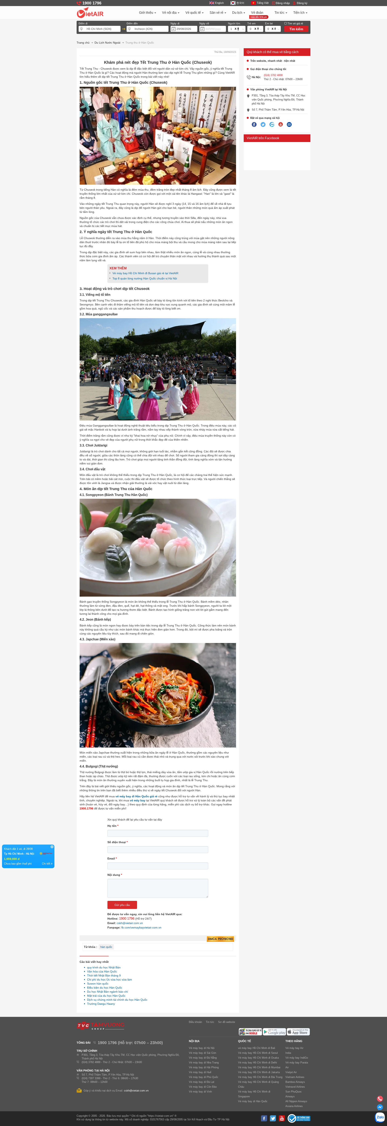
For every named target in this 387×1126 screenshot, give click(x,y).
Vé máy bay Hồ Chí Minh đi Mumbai (259, 1067)
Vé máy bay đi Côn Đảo (203, 1086)
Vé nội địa (169, 12)
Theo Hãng (293, 1041)
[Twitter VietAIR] (263, 124)
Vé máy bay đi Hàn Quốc (252, 1101)
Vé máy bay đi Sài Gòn (202, 1052)
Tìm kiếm (296, 29)
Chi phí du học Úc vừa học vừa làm (108, 979)
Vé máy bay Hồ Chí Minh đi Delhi (257, 1062)
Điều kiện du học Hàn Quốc (103, 987)
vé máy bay (137, 800)
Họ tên (112, 825)
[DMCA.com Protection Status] (220, 939)
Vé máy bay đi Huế (200, 1072)
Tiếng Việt (263, 2)
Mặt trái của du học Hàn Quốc (105, 995)
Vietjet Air (291, 1072)
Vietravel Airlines (295, 1086)
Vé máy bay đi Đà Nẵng (203, 1057)
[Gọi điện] (380, 1100)
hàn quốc (106, 946)
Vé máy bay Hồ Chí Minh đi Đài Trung (260, 1077)
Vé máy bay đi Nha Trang (204, 1062)
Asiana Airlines (294, 1106)
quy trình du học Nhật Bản (103, 967)
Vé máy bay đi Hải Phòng (204, 1067)
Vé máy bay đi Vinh (200, 1091)
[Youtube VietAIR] (280, 124)
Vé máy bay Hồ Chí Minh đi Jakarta (259, 1072)
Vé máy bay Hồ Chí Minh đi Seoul (258, 1052)
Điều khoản (195, 1022)
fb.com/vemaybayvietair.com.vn (141, 927)
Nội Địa (194, 1041)
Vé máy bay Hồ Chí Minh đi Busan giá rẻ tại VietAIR (145, 273)
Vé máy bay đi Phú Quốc (203, 1077)
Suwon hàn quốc (96, 983)
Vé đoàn (257, 12)
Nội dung (114, 874)
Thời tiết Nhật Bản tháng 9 (103, 975)
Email (112, 858)
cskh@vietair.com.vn (130, 923)
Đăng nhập (283, 3)
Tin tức (280, 12)
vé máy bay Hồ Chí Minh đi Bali (256, 1048)
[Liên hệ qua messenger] (380, 1108)
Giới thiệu (146, 12)
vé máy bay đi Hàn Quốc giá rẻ (136, 796)
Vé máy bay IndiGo (296, 1057)
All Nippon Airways (296, 1101)
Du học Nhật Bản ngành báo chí (106, 991)
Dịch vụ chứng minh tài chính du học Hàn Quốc (116, 999)
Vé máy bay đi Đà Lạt (201, 1081)
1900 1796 (126, 918)
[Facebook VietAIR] (254, 124)
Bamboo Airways (295, 1081)
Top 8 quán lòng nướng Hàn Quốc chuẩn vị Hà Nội (144, 278)
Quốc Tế (244, 1041)
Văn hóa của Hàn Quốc (101, 971)
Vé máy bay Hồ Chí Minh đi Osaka (258, 1057)
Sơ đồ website (226, 1022)
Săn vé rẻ (217, 12)
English (219, 2)
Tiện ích (299, 12)
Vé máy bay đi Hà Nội (201, 1048)
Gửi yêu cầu (122, 904)
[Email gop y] (289, 124)
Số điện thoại (117, 842)
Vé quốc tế (193, 12)
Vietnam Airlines (294, 1077)
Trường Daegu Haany (100, 1003)
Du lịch (237, 12)
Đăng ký (302, 3)
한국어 (240, 2)
